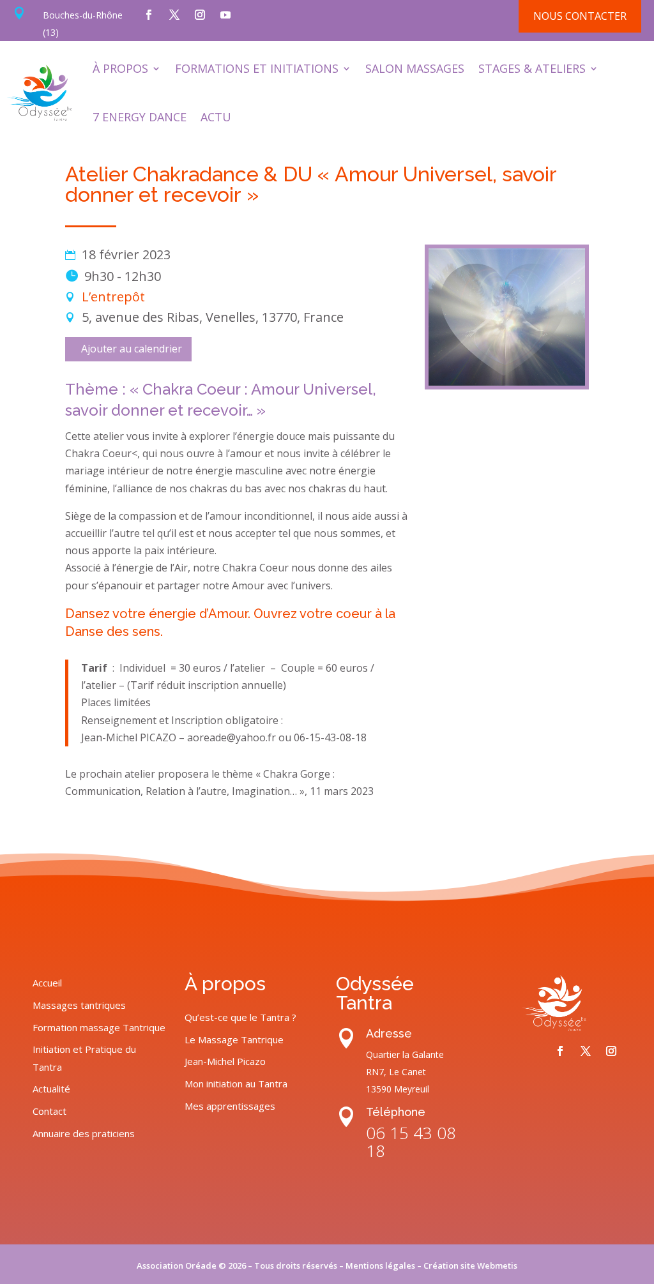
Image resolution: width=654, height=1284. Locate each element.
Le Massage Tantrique (234, 1039)
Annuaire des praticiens (84, 1133)
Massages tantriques (79, 1005)
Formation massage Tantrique (99, 1027)
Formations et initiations (256, 68)
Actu (216, 117)
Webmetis (497, 1265)
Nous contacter (580, 16)
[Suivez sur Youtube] (225, 14)
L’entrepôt (113, 296)
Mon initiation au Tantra (236, 1083)
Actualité (51, 1088)
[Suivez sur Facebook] (149, 14)
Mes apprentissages (230, 1105)
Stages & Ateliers (532, 68)
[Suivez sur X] (174, 14)
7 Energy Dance (139, 117)
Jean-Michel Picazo (225, 1061)
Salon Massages (414, 68)
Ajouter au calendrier (131, 349)
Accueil (47, 982)
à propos (120, 68)
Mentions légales (380, 1265)
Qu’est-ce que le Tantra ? (240, 1017)
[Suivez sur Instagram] (200, 14)
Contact (49, 1111)
